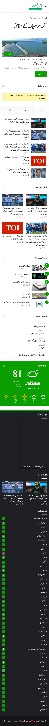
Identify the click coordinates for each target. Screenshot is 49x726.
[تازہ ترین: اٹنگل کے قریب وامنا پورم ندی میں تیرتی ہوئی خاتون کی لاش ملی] (38, 161)
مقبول (25, 110)
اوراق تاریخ (42, 623)
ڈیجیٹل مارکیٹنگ (41, 688)
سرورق (43, 18)
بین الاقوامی (42, 527)
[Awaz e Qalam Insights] (35, 6)
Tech (43, 670)
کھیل (44, 562)
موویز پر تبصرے (41, 679)
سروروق (43, 640)
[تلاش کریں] (45, 7)
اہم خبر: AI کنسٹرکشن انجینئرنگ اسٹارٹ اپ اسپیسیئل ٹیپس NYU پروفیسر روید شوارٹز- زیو (17, 171)
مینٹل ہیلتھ (42, 644)
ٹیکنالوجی (43, 597)
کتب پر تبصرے (42, 684)
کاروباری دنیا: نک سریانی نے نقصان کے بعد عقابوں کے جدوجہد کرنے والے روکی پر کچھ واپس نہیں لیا (17, 120)
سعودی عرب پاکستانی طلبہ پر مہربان (22, 274)
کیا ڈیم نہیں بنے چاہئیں (40, 63)
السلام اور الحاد (42, 657)
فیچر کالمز (43, 705)
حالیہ (41, 110)
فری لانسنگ (42, 662)
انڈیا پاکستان (42, 710)
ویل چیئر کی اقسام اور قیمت (24, 266)
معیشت (43, 627)
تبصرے (9, 110)
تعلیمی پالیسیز (42, 583)
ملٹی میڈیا (43, 692)
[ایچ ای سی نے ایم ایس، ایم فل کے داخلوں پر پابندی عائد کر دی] (39, 304)
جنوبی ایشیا (43, 531)
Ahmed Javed (40, 60)
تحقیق (44, 570)
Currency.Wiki (39, 467)
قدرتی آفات (42, 618)
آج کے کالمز (42, 701)
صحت (43, 557)
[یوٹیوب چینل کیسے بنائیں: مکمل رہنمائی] (39, 286)
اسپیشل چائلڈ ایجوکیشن (40, 575)
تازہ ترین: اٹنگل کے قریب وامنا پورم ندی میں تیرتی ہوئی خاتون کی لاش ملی (13, 238)
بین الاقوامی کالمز (41, 540)
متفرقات (43, 549)
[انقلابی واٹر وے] (39, 296)
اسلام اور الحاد (42, 653)
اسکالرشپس (42, 579)
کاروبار (43, 553)
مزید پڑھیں (40, 74)
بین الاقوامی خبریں (41, 536)
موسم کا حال (42, 614)
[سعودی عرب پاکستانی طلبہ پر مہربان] (39, 276)
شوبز (44, 605)
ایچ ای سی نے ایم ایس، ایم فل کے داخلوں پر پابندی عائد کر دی (17, 302)
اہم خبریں (43, 636)
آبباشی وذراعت (41, 523)
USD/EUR (26, 467)
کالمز (44, 697)
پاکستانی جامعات (41, 566)
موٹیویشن (43, 592)
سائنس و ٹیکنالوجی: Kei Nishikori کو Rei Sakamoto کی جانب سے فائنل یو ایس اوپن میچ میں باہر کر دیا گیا (16, 134)
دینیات (43, 588)
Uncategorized (39, 518)
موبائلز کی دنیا (42, 675)
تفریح (43, 601)
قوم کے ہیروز (42, 631)
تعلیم (44, 544)
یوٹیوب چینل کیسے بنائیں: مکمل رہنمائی (21, 282)
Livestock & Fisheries (36, 649)
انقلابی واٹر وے (26, 294)
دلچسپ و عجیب (42, 610)
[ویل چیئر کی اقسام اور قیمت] (39, 268)
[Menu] (3, 7)
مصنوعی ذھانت (41, 666)
